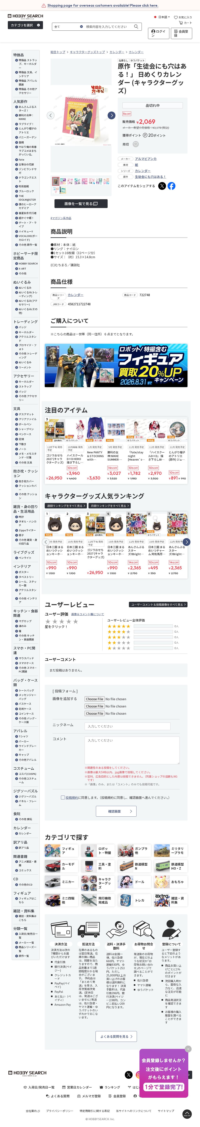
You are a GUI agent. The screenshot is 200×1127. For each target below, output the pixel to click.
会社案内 (31, 1111)
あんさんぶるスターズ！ (28, 109)
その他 (22, 273)
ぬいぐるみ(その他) (28, 311)
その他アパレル (28, 760)
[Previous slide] (50, 115)
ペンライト (25, 558)
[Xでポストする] (162, 186)
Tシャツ (23, 736)
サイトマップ (166, 1111)
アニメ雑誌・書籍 (28, 863)
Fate (21, 159)
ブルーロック (26, 191)
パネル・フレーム (28, 803)
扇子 (21, 535)
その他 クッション (28, 496)
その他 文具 (25, 462)
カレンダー (25, 833)
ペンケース (25, 434)
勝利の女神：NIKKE (26, 117)
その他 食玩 (25, 819)
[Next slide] (111, 115)
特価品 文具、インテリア (28, 74)
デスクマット (26, 414)
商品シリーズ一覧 (27, 949)
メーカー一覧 (26, 942)
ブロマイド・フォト (28, 347)
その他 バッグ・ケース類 (28, 720)
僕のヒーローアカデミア (27, 206)
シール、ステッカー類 (28, 583)
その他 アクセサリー (28, 398)
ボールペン (25, 424)
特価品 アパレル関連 (28, 82)
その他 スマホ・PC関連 (28, 669)
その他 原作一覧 (28, 244)
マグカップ (25, 621)
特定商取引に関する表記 (95, 1111)
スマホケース (26, 663)
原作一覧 (24, 956)
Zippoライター (27, 530)
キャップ (24, 754)
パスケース (25, 703)
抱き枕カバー (26, 481)
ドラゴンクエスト (28, 179)
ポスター (24, 572)
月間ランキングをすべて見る (108, 506)
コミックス (25, 870)
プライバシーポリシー (59, 1111)
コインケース (26, 713)
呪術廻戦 (24, 186)
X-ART (22, 268)
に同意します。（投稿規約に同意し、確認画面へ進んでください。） (118, 798)
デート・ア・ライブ (28, 224)
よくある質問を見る (114, 1036)
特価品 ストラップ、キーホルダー (28, 64)
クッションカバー (28, 487)
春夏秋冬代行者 (28, 213)
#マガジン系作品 (61, 218)
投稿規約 (72, 797)
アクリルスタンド (27, 338)
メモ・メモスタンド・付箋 (28, 455)
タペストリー (26, 577)
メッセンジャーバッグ (27, 697)
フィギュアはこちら (28, 900)
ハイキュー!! (26, 231)
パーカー (24, 741)
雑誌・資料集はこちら (28, 918)
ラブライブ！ (26, 124)
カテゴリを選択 (22, 25)
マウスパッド (26, 658)
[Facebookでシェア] (171, 186)
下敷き (22, 444)
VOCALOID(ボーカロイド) (28, 238)
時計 (21, 517)
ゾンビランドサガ (28, 171)
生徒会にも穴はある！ (150, 176)
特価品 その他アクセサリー (28, 91)
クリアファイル (28, 419)
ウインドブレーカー (28, 748)
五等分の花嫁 (26, 164)
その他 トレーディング (28, 355)
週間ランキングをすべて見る (64, 506)
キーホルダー (26, 332)
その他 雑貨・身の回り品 (28, 542)
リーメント (25, 367)
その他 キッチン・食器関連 (27, 637)
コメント (60, 738)
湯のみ (22, 626)
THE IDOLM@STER (27, 198)
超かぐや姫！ (26, 218)
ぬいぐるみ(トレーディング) (28, 294)
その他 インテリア (28, 600)
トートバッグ (26, 690)
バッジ (22, 327)
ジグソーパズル (28, 796)
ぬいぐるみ (25, 287)
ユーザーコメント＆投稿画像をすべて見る (157, 604)
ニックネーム (63, 724)
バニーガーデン (28, 137)
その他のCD (25, 884)
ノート (22, 449)
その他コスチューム (28, 780)
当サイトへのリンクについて (134, 1111)
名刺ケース (25, 709)
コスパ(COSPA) (27, 774)
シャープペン (26, 429)
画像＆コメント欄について (87, 614)
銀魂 (21, 142)
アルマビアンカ (146, 158)
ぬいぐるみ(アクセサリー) (28, 302)
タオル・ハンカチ (28, 523)
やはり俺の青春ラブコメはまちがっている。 (28, 150)
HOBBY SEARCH (28, 263)
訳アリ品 (24, 847)
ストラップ (25, 386)
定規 (21, 439)
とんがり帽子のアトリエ (28, 130)
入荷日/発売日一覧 (28, 935)
